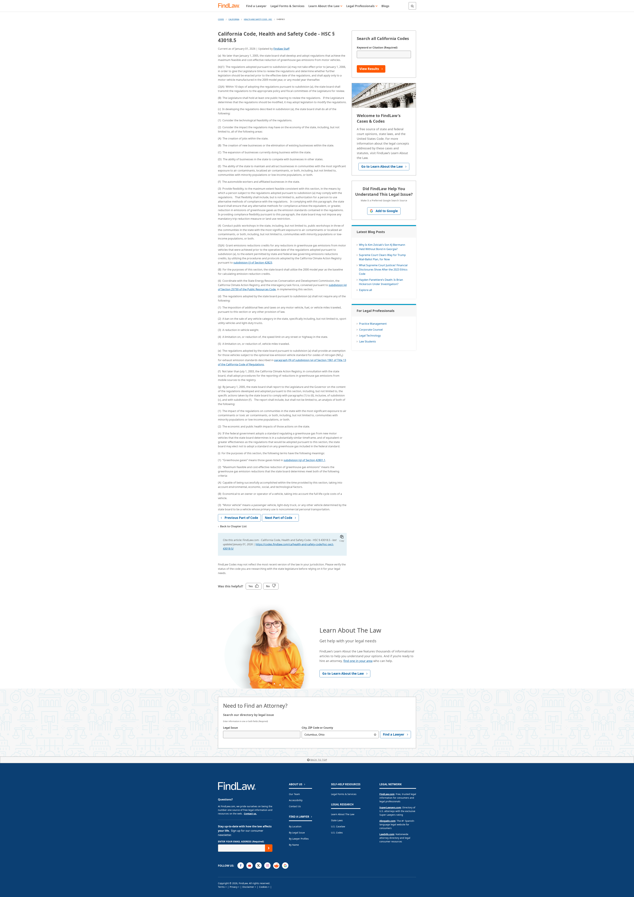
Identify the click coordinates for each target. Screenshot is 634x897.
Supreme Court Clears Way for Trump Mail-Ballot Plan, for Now (382, 257)
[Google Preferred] (285, 865)
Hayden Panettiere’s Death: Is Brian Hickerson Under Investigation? (381, 282)
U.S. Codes (337, 832)
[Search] (412, 6)
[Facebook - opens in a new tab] (240, 865)
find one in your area (357, 661)
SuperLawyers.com (390, 807)
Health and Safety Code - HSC (258, 19)
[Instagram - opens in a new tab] (267, 865)
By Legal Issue (297, 832)
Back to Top (318, 759)
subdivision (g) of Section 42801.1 (304, 460)
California (234, 19)
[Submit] (268, 848)
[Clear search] (375, 734)
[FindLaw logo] (230, 6)
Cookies (263, 886)
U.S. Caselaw (338, 826)
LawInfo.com (386, 834)
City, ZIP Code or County (317, 727)
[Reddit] (276, 865)
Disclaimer (248, 886)
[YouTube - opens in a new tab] (249, 865)
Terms (221, 886)
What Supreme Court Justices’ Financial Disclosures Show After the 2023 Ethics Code (383, 269)
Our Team (294, 794)
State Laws (337, 820)
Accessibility (295, 800)
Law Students (367, 341)
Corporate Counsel (371, 329)
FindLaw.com (386, 794)
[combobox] (261, 734)
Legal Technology (370, 335)
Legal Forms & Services (343, 794)
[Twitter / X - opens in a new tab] (258, 865)
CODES (221, 19)
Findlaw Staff (281, 49)
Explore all (365, 290)
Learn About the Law (342, 814)
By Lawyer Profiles (299, 838)
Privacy (233, 886)
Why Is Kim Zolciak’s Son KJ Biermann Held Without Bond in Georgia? (382, 247)
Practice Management (373, 323)
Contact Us (295, 806)
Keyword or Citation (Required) (377, 47)
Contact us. (250, 813)
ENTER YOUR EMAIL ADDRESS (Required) (241, 841)
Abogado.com (387, 820)
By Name (294, 844)
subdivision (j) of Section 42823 (252, 262)
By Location (295, 826)
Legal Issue (230, 727)
